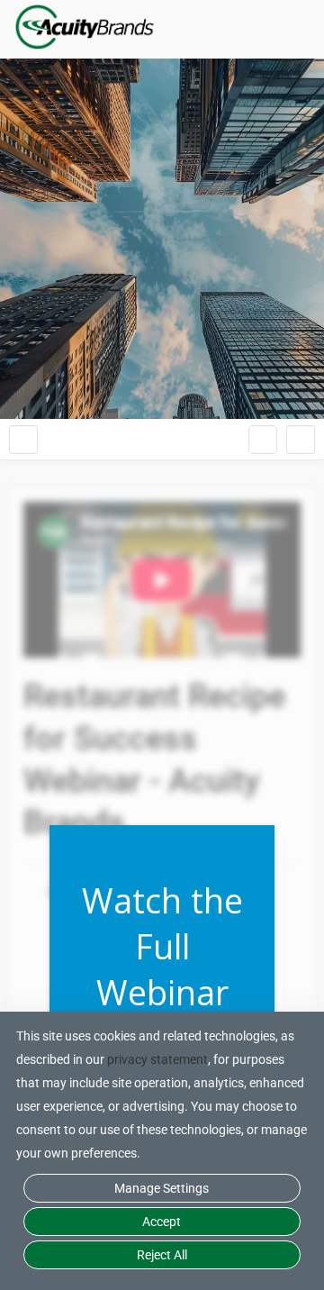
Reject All (162, 1255)
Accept (161, 1221)
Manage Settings (161, 1188)
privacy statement (157, 1059)
